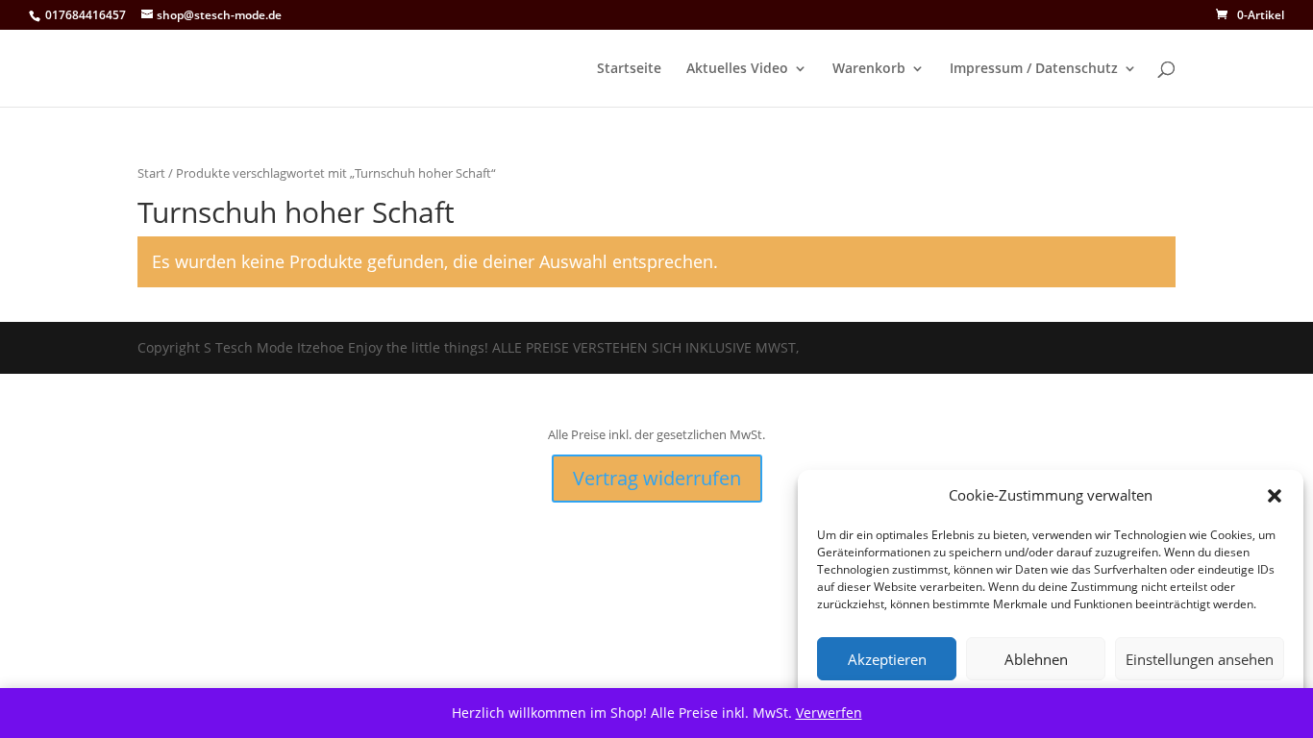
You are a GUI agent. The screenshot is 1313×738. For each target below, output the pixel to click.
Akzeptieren (887, 659)
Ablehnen (1036, 659)
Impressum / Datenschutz (1034, 69)
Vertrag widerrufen (657, 478)
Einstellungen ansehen (1200, 659)
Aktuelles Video (737, 69)
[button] (1274, 495)
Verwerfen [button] (829, 712)
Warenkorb (868, 69)
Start (151, 173)
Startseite (629, 69)
